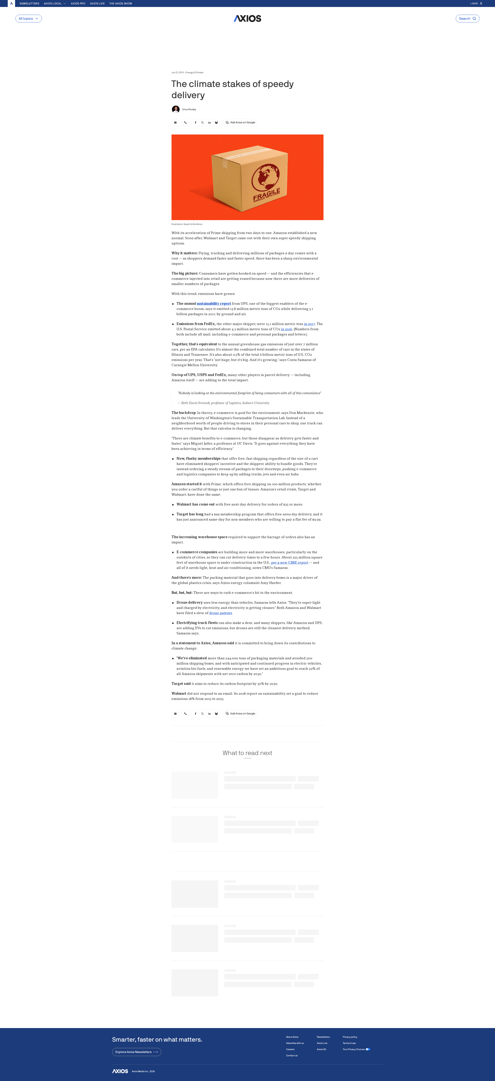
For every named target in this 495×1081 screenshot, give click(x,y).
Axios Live (97, 3)
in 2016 (286, 329)
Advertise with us (295, 1043)
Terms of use (349, 1043)
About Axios (292, 1037)
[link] (175, 122)
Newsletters (29, 3)
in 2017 (309, 324)
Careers (290, 1049)
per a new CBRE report (289, 562)
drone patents (220, 613)
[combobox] (55, 3)
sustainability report (214, 304)
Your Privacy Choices (354, 1049)
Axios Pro (78, 3)
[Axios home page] (11, 3)
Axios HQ (321, 1049)
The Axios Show (120, 3)
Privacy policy (350, 1037)
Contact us (292, 1055)
